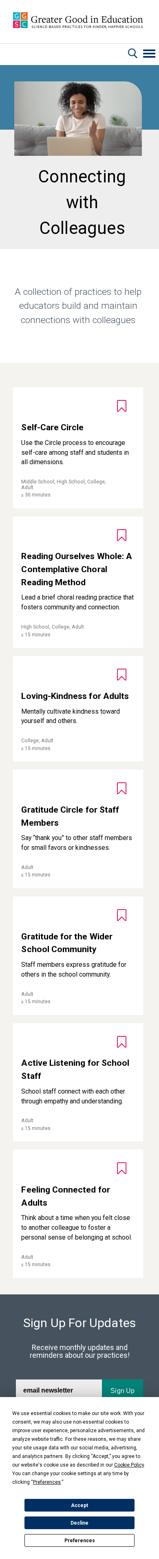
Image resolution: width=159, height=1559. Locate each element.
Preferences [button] (47, 1482)
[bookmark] (122, 406)
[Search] (133, 54)
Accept (79, 1505)
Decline (79, 1523)
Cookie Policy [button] (129, 1465)
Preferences (79, 1540)
